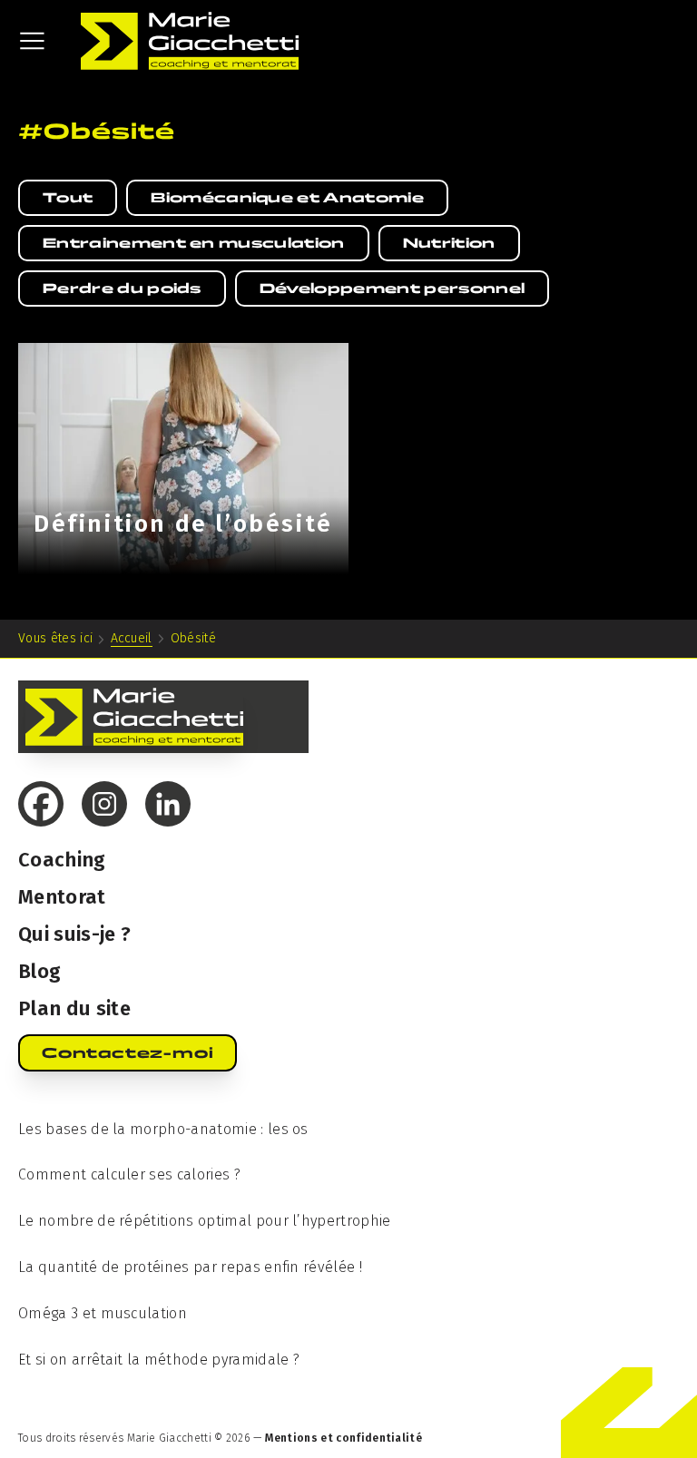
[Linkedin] (168, 804)
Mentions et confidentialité (343, 1438)
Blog (39, 971)
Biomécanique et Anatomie (287, 197)
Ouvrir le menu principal (31, 41)
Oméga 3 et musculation (102, 1313)
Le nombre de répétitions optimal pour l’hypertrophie (204, 1220)
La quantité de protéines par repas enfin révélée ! (190, 1267)
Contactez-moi (127, 1052)
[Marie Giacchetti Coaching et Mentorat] (190, 41)
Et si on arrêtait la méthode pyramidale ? (158, 1359)
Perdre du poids (122, 288)
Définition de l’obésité (183, 524)
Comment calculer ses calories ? (129, 1174)
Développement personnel (392, 288)
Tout (68, 197)
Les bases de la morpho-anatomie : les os (163, 1129)
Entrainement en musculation (194, 242)
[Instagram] (104, 804)
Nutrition (449, 242)
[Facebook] (41, 804)
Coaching (62, 859)
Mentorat (62, 897)
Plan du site (74, 1008)
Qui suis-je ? (74, 934)
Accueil (131, 638)
